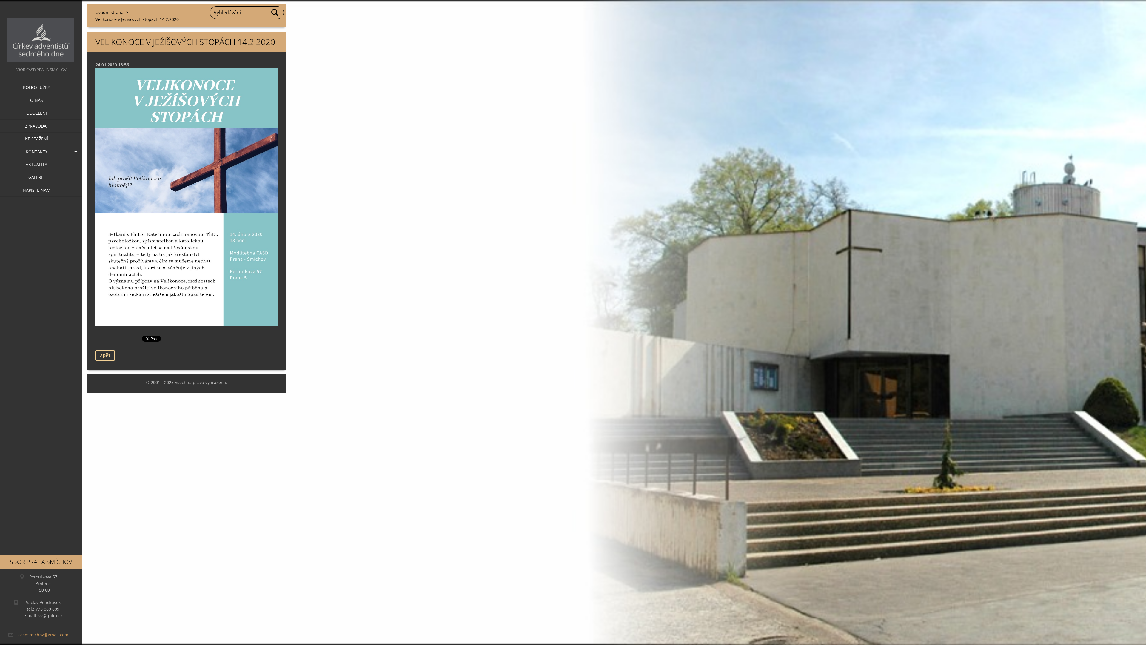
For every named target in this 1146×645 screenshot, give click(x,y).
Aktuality (36, 164)
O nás (36, 100)
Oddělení (36, 113)
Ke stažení (36, 139)
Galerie (36, 177)
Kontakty (36, 151)
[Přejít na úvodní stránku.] (41, 33)
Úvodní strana (110, 12)
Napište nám (36, 190)
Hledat (275, 12)
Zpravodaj (36, 126)
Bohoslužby (36, 87)
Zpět (105, 355)
